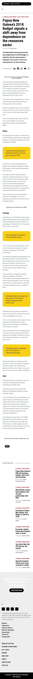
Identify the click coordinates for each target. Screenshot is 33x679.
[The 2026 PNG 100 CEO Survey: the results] (8, 544)
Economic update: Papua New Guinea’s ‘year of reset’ (23, 531)
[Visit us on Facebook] (7, 609)
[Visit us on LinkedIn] (3, 609)
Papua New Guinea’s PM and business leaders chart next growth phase (23, 474)
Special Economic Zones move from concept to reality (22, 563)
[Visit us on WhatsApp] (12, 609)
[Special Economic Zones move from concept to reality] (8, 561)
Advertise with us (7, 628)
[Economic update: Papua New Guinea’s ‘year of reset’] (8, 529)
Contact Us (5, 634)
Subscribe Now (16, 590)
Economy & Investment (10, 17)
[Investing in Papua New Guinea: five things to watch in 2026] (8, 510)
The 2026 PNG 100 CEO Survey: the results (23, 546)
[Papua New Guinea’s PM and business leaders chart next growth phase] (8, 471)
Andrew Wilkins (26, 535)
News (27, 17)
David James (13, 48)
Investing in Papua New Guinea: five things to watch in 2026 (22, 514)
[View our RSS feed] (16, 609)
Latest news (21, 17)
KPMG (7, 446)
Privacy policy (6, 637)
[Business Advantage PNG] (12, 9)
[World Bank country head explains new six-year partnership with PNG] (8, 489)
